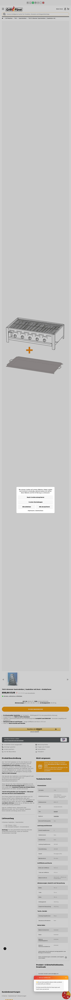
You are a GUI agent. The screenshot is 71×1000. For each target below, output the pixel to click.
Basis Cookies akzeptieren (35, 497)
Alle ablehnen (26, 507)
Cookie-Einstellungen (36, 502)
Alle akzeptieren (44, 507)
